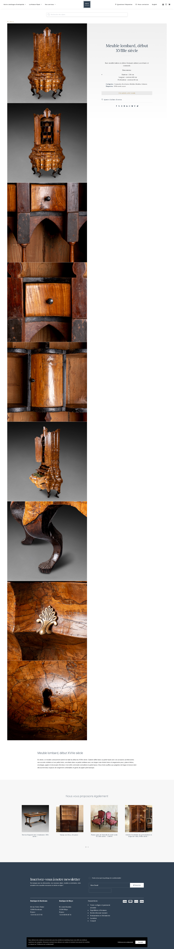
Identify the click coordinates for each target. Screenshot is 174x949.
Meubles (138, 84)
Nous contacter (143, 4)
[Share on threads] (121, 106)
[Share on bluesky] (132, 106)
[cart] (169, 4)
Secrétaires (125, 84)
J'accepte (140, 942)
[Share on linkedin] (127, 106)
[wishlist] (166, 4)
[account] (163, 4)
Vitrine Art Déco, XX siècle (69, 835)
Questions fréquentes (124, 4)
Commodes (117, 84)
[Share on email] (137, 106)
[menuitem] (15, 4)
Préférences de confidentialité (125, 942)
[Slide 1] (86, 847)
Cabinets (144, 84)
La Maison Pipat (34, 4)
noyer (124, 86)
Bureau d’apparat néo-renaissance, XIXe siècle (35, 835)
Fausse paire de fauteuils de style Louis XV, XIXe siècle (104, 835)
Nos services (49, 4)
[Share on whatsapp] (129, 106)
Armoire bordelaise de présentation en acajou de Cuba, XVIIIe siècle (139, 835)
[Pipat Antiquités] (87, 4)
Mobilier (132, 84)
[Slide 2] (88, 847)
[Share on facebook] (116, 106)
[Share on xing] (135, 106)
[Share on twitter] (119, 106)
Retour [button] (12, 22)
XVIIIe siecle (118, 86)
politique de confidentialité (112, 878)
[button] (47, 63)
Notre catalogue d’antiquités (14, 4)
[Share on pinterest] (124, 106)
